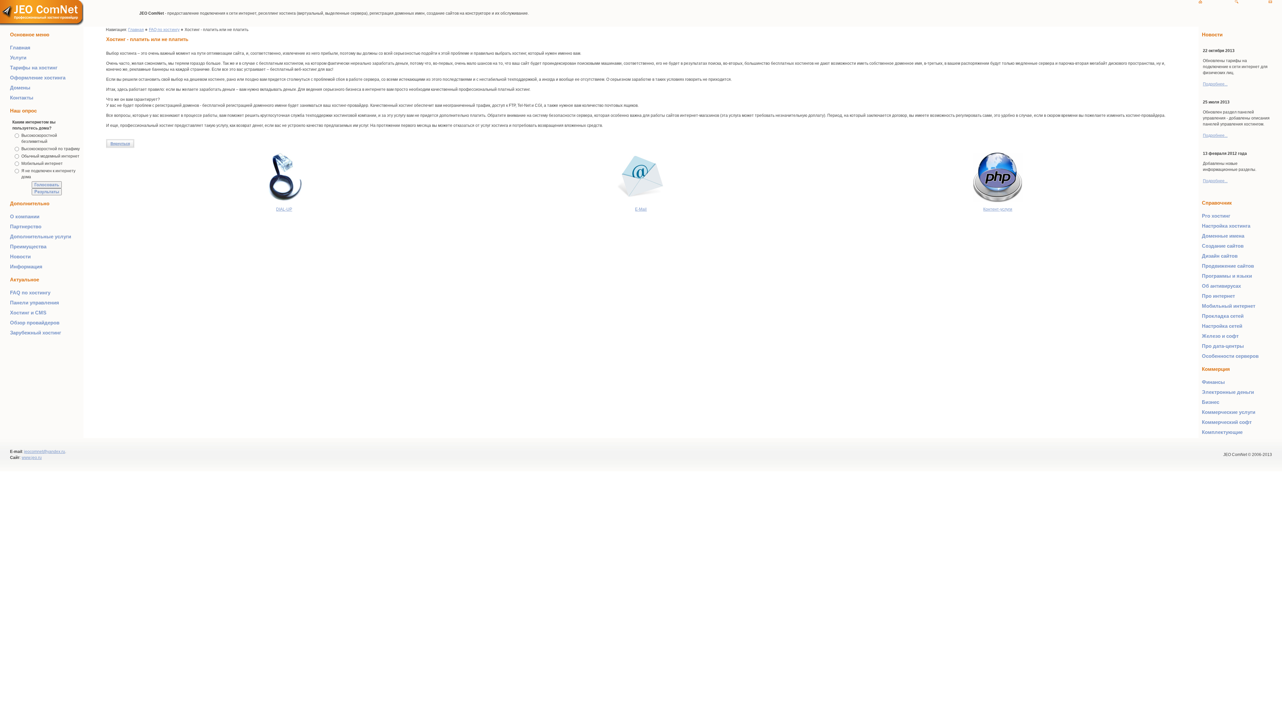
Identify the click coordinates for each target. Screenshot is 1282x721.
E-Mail (641, 209)
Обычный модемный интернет (50, 156)
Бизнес (1210, 402)
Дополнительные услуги (40, 236)
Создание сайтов (1223, 246)
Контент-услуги (997, 209)
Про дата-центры (1223, 346)
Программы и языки (1227, 276)
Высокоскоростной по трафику (50, 149)
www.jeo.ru (32, 457)
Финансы (1213, 382)
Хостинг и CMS (28, 312)
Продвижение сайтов (1228, 266)
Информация (26, 266)
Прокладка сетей (1223, 316)
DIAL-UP (284, 209)
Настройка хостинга (1226, 226)
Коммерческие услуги (1228, 412)
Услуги (18, 57)
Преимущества (28, 246)
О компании (24, 216)
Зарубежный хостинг (35, 332)
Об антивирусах (1221, 286)
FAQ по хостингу (30, 292)
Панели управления (34, 302)
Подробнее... (1215, 84)
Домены (20, 87)
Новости (20, 256)
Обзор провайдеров (34, 322)
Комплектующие (1222, 432)
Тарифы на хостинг (33, 67)
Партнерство (25, 226)
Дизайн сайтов (1220, 256)
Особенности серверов (1230, 356)
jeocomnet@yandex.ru (44, 451)
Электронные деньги (1228, 392)
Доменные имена (1223, 236)
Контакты (21, 97)
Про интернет (1218, 296)
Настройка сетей (1222, 326)
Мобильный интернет (42, 163)
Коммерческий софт (1227, 422)
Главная (20, 47)
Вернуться (120, 144)
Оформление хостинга (37, 77)
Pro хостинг (1216, 216)
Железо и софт (1220, 336)
